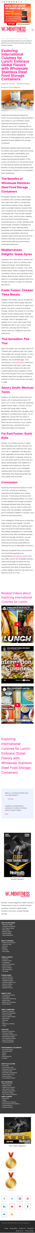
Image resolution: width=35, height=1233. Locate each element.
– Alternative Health (7, 924)
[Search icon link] (32, 2)
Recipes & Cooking (23, 84)
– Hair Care (4, 946)
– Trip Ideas (4, 971)
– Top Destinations (6, 969)
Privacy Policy (29, 1231)
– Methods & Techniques (8, 1002)
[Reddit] (14, 1)
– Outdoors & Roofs (7, 1107)
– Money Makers (6, 1004)
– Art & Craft (5, 1065)
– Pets (3, 1022)
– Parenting (4, 1020)
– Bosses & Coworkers (7, 1011)
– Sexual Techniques (7, 1040)
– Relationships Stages (8, 1036)
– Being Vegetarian (6, 1083)
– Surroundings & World (8, 1078)
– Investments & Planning (8, 998)
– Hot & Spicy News (7, 1049)
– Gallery (3, 1100)
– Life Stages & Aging (7, 928)
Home (6, 1228)
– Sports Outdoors (6, 967)
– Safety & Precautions (8, 964)
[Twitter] (4, 1)
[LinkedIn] (11, 1)
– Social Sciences (6, 1076)
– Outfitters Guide (6, 960)
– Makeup (4, 948)
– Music (3, 1054)
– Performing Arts (6, 1056)
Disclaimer (30, 1228)
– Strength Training (6, 987)
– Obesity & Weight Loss (8, 982)
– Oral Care (4, 949)
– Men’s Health (5, 930)
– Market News (5, 1000)
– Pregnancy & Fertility (7, 1023)
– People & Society (6, 1071)
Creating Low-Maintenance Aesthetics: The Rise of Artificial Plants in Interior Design (16, 808)
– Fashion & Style (6, 944)
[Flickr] (21, 1)
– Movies (3, 1053)
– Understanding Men (7, 1042)
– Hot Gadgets (5, 997)
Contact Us (22, 1228)
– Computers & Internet (8, 995)
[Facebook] (1, 1)
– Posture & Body (6, 986)
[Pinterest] (9, 1)
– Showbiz (4, 1058)
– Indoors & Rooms (6, 1105)
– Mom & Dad (5, 1018)
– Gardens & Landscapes (8, 1102)
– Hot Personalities (6, 1051)
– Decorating (5, 1098)
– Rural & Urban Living (7, 1074)
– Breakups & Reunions (8, 1031)
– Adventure (4, 959)
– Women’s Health (6, 931)
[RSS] (12, 1214)
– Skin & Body (5, 951)
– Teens (3, 1025)
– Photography (5, 962)
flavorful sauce (18, 362)
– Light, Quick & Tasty (7, 1089)
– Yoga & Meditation (7, 935)
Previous (10, 799)
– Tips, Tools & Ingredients (9, 1094)
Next (6, 814)
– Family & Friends (6, 1015)
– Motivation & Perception (8, 1069)
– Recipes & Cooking (7, 1092)
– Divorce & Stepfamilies (8, 1013)
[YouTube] (16, 1)
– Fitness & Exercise (7, 979)
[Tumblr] (18, 1)
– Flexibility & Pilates (7, 980)
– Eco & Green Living (7, 1067)
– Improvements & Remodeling (10, 1103)
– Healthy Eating (6, 1085)
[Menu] (32, 30)
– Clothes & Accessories (8, 942)
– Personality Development (9, 1072)
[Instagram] (6, 1)
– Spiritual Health (6, 933)
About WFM (13, 1228)
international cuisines (20, 556)
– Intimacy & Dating (7, 1033)
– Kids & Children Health (8, 1016)
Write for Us (19, 1231)
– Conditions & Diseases (8, 926)
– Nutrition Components (8, 1091)
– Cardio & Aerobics (7, 977)
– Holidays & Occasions (8, 1087)
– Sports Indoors (6, 966)
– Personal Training (6, 984)
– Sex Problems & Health (8, 1038)
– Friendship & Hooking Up (9, 1035)
